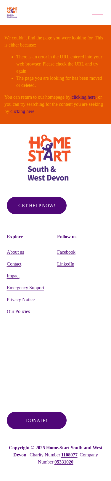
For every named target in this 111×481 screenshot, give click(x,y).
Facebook (66, 252)
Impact (13, 275)
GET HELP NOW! (36, 205)
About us (15, 252)
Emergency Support (25, 287)
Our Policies (18, 311)
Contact (14, 263)
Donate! (36, 420)
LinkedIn (65, 263)
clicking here (84, 97)
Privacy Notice (21, 299)
